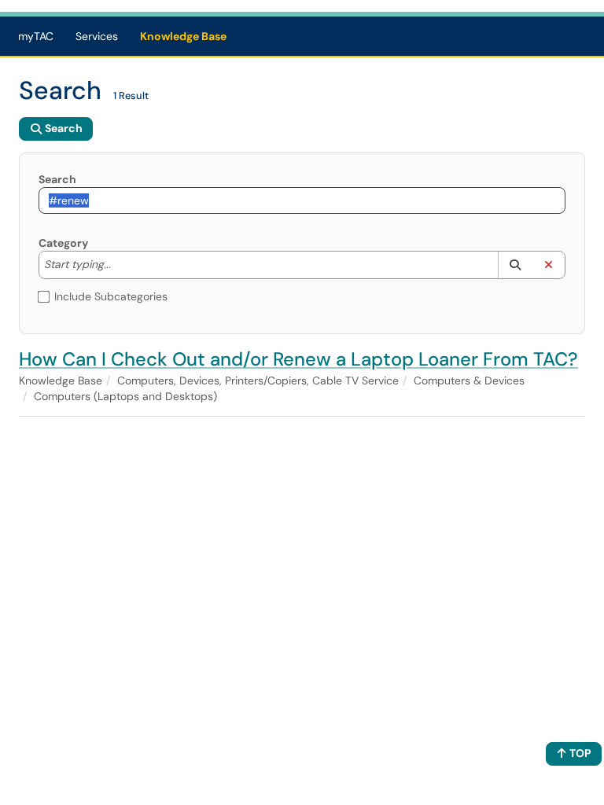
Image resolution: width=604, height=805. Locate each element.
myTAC (35, 36)
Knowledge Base (183, 36)
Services (97, 36)
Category (63, 243)
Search (57, 179)
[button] (515, 265)
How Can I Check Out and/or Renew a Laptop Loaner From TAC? (298, 359)
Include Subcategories (111, 296)
